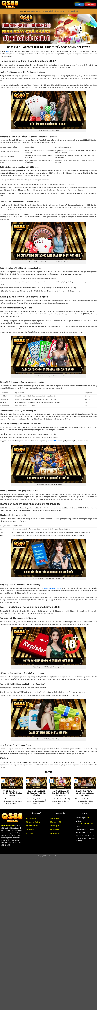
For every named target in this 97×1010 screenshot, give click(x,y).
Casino (38, 11)
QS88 (87, 818)
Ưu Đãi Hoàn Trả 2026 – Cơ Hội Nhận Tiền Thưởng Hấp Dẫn (12, 793)
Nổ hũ (51, 11)
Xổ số (67, 11)
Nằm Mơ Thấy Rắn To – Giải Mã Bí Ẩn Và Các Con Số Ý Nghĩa (85, 793)
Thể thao (45, 11)
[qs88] (10, 4)
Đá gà (62, 11)
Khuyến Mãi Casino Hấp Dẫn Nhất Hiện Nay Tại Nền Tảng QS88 (60, 793)
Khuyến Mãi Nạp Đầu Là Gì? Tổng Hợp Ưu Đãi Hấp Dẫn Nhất (36, 793)
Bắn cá (56, 11)
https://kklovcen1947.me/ (84, 823)
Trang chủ (22, 11)
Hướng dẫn (31, 11)
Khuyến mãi (74, 11)
